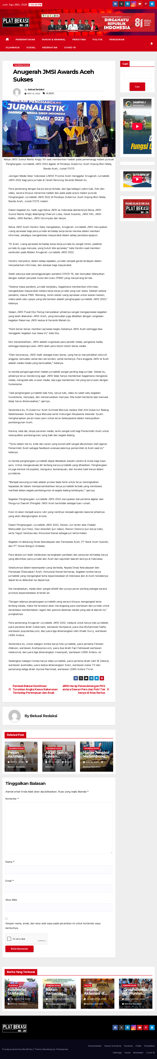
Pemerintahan (25, 39)
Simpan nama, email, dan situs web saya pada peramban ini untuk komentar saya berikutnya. (52, 926)
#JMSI (50, 93)
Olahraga (13, 47)
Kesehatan (49, 47)
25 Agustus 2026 (59, 999)
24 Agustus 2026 (97, 999)
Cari (125, 64)
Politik (98, 39)
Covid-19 (70, 47)
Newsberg (47, 1049)
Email (9, 880)
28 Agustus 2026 (21, 999)
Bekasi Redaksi (36, 89)
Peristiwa (79, 39)
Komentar (12, 798)
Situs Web (11, 899)
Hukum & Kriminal (54, 39)
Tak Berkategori (21, 65)
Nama (9, 861)
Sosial (31, 47)
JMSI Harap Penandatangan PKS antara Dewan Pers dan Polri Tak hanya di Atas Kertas (83, 689)
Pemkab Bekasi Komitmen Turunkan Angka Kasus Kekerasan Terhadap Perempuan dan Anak (35, 689)
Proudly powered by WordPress (17, 1049)
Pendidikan (116, 39)
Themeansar (62, 1049)
